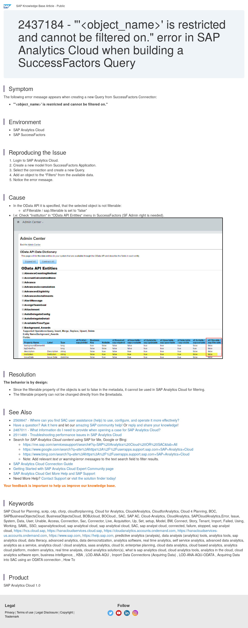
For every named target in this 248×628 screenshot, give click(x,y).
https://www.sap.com (64, 535)
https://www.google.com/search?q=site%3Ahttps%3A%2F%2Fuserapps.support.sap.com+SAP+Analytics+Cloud (108, 449)
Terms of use (25, 612)
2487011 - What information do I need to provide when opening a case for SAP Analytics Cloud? (87, 429)
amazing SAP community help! (99, 425)
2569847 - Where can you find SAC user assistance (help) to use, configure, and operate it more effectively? (96, 420)
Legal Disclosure (47, 612)
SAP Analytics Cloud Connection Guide (43, 463)
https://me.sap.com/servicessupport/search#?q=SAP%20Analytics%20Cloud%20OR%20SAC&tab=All (100, 444)
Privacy (10, 612)
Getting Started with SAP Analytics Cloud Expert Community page (63, 468)
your (156, 425)
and (140, 425)
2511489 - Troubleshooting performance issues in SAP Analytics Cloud (67, 434)
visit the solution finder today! (93, 478)
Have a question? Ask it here (35, 425)
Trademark (12, 616)
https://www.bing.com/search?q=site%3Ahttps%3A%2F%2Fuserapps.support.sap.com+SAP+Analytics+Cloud (106, 454)
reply (132, 425)
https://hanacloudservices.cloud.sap (74, 530)
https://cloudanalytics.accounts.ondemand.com (140, 530)
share (148, 425)
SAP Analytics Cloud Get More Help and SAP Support (54, 473)
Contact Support (53, 478)
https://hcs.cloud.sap (29, 530)
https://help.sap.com (97, 535)
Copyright (66, 612)
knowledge (169, 425)
